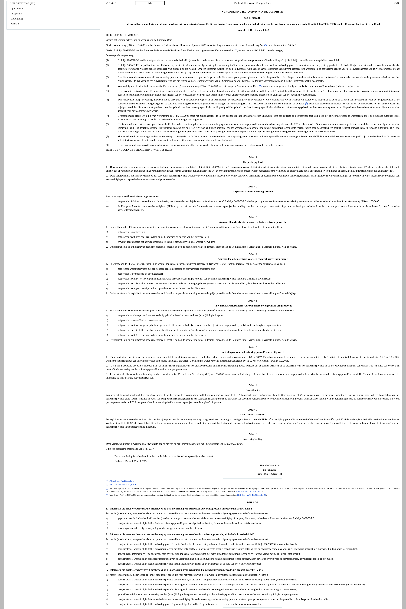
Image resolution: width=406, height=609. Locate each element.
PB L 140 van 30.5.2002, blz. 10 (123, 485)
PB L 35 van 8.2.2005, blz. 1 (121, 481)
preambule (17, 8)
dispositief (17, 13)
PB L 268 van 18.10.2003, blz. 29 (251, 495)
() (265, 45)
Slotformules (16, 18)
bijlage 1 (14, 23)
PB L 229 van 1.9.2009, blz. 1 (249, 491)
